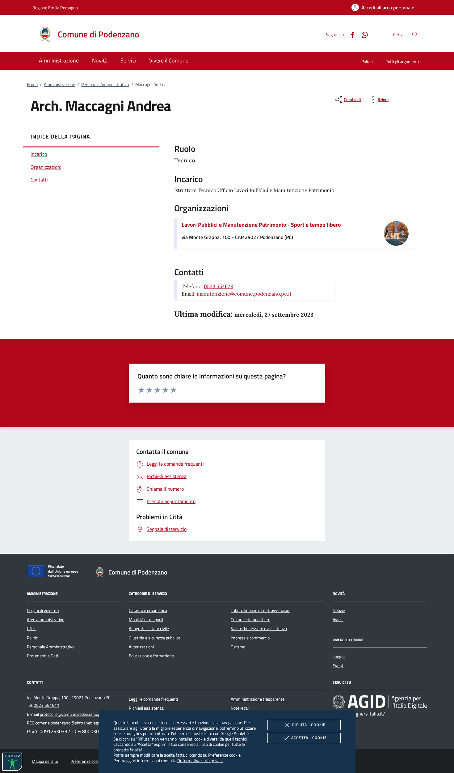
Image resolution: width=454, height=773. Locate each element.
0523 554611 (46, 705)
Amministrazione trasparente (257, 699)
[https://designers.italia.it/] (380, 701)
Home (32, 84)
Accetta (309, 738)
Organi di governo (43, 610)
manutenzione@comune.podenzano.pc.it (244, 294)
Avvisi (338, 619)
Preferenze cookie (224, 755)
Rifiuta (309, 725)
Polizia (367, 61)
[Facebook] (350, 34)
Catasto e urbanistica (148, 610)
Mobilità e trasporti (146, 619)
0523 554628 (218, 286)
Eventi (338, 665)
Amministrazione (59, 84)
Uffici (31, 628)
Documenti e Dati (42, 655)
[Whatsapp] (362, 34)
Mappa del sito (45, 761)
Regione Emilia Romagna (55, 7)
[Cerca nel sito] (415, 34)
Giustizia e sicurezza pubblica (154, 637)
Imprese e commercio (250, 637)
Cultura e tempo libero (250, 619)
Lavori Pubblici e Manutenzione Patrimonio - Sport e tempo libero (261, 224)
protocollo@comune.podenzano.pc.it (72, 714)
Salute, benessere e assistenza (259, 628)
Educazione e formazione (151, 655)
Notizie (339, 610)
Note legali (240, 708)
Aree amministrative (45, 619)
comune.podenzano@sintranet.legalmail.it (73, 723)
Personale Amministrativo (105, 84)
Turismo (238, 646)
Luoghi (339, 656)
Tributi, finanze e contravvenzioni (260, 610)
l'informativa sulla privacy (200, 760)
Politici (33, 637)
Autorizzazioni (141, 646)
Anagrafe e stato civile (149, 628)
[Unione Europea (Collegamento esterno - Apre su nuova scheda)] (54, 572)
